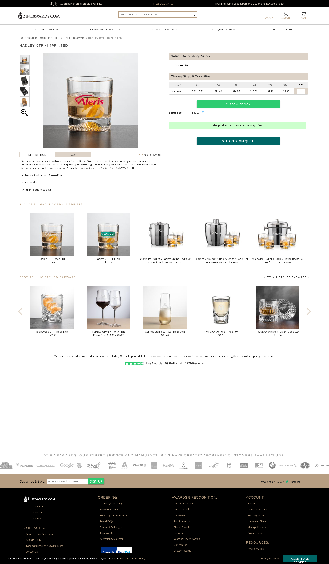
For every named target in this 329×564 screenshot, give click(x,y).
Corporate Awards (105, 29)
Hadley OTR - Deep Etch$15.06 (52, 260)
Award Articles (256, 548)
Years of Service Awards (187, 539)
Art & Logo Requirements (113, 515)
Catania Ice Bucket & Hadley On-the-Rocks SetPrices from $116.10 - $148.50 (165, 260)
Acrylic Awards (182, 521)
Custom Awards (46, 29)
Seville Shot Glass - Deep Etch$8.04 (221, 333)
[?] (202, 112)
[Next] (309, 311)
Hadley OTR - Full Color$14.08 (108, 260)
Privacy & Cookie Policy (132, 558)
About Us (38, 506)
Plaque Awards (224, 29)
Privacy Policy (255, 533)
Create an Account (258, 509)
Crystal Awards (164, 29)
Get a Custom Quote (238, 141)
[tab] (37, 154)
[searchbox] (157, 14)
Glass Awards (181, 515)
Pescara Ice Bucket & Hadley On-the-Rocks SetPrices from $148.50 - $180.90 (221, 260)
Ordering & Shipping (111, 503)
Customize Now (238, 104)
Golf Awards (180, 544)
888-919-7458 (33, 540)
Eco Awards (180, 533)
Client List (38, 512)
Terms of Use (107, 533)
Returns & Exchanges (111, 527)
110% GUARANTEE (163, 3)
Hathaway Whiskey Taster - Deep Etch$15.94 (277, 333)
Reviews (194, 363)
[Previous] (20, 311)
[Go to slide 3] (162, 337)
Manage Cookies (270, 558)
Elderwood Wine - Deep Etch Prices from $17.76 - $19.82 (108, 333)
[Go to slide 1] (141, 337)
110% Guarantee (109, 509)
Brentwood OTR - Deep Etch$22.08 (52, 333)
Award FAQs (106, 521)
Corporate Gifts (283, 29)
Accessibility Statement (112, 539)
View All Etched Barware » (287, 277)
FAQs (73, 154)
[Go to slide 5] (182, 337)
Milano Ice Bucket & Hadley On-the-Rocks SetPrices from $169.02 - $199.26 (277, 260)
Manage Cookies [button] (257, 527)
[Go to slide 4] (172, 337)
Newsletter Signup (257, 521)
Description (37, 154)
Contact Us (32, 551)
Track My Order (256, 515)
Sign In (251, 503)
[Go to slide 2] (151, 337)
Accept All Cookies (300, 559)
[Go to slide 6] (193, 337)
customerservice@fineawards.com (44, 545)
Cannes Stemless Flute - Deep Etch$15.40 (165, 333)
